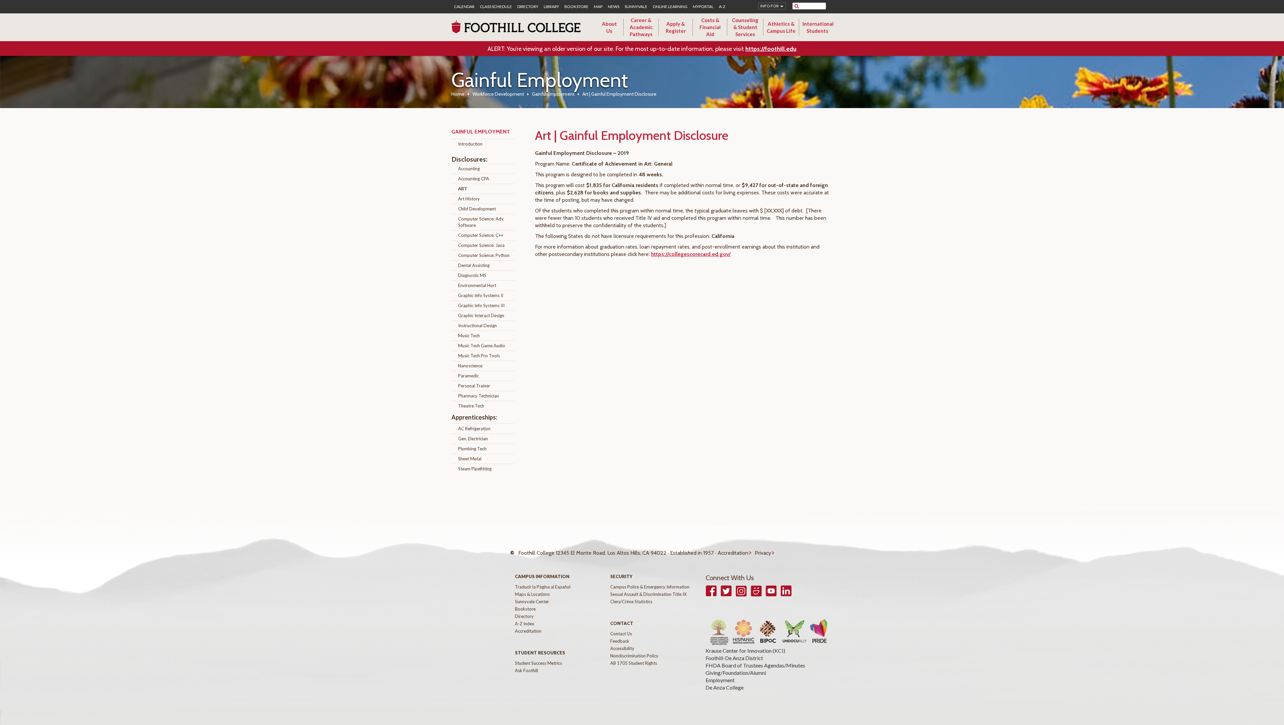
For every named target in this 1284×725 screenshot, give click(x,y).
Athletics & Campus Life (781, 27)
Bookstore (576, 6)
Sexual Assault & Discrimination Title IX (648, 594)
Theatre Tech (471, 406)
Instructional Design (477, 325)
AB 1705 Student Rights (633, 663)
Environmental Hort (477, 285)
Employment (720, 680)
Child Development (477, 208)
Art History (469, 198)
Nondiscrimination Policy (634, 655)
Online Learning (670, 6)
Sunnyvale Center (532, 601)
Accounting (469, 168)
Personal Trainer (474, 385)
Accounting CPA (473, 178)
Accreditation (733, 553)
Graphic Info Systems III (481, 305)
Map (598, 6)
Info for (769, 5)
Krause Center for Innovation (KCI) (745, 650)
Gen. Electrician (473, 438)
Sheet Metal (469, 458)
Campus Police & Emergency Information (649, 587)
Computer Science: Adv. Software (481, 222)
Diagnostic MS (472, 275)
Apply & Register (676, 27)
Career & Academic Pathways (641, 27)
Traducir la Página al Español (542, 587)
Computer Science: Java (481, 245)
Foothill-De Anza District (734, 658)
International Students (818, 27)
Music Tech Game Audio (481, 345)
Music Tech (469, 335)
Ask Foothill (526, 670)
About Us (609, 27)
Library (551, 6)
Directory (527, 6)
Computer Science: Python (484, 255)
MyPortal (703, 6)
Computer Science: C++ (480, 235)
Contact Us (621, 633)
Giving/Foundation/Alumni (736, 672)
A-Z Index (524, 623)
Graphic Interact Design (481, 315)
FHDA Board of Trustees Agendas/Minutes (755, 665)
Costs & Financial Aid (710, 27)
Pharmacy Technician (478, 395)
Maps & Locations (532, 594)
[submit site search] (796, 6)
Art (462, 188)
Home (457, 94)
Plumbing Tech (472, 448)
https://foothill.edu (770, 49)
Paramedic (468, 375)
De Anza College (725, 687)
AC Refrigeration (474, 428)
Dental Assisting (474, 265)
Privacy (763, 553)
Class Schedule (496, 6)
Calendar (464, 6)
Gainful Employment (553, 94)
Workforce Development (498, 94)
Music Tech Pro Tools (479, 355)
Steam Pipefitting (475, 468)
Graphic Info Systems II (480, 295)
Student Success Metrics (538, 663)
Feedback (619, 641)
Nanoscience (470, 365)
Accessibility (622, 648)
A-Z (722, 6)
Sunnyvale (636, 6)
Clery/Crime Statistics (631, 601)
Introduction (470, 144)
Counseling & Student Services (745, 27)
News (613, 6)
